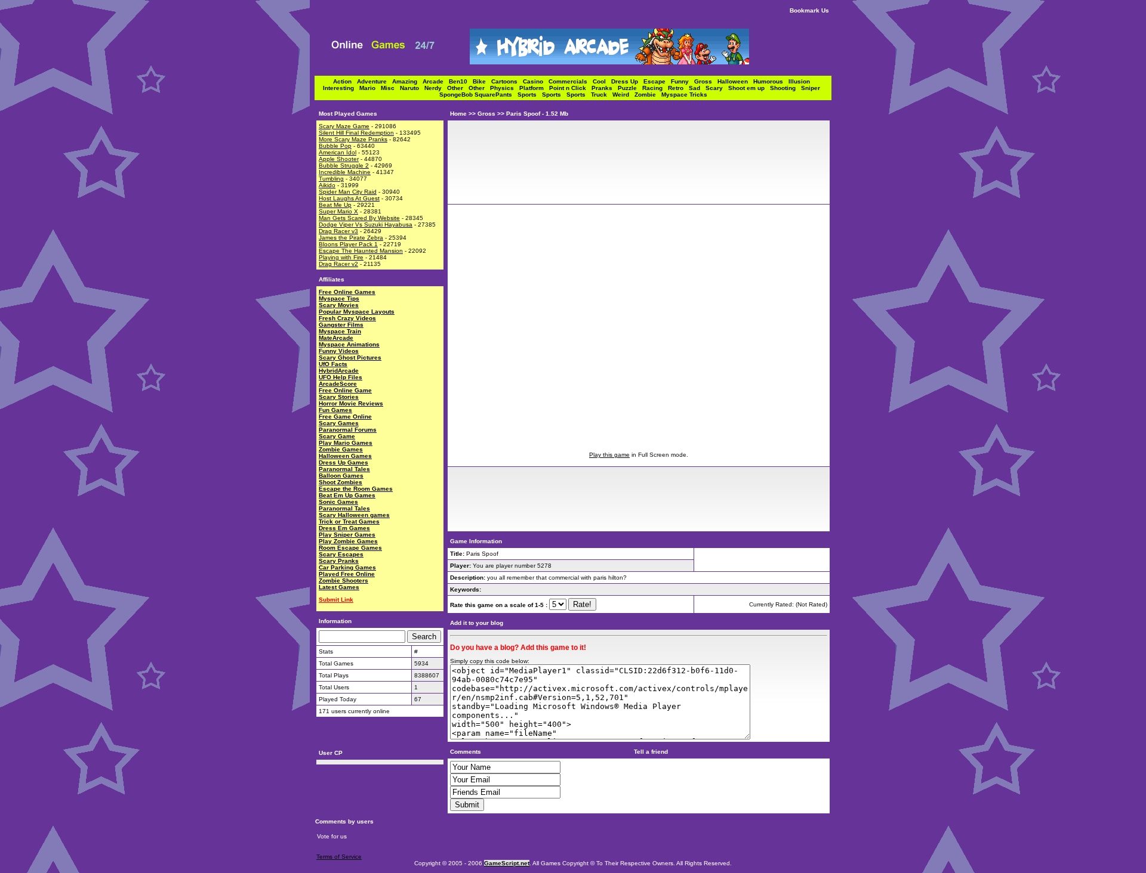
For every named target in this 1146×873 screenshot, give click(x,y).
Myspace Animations (349, 344)
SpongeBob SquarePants (478, 94)
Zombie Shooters (343, 580)
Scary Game (337, 436)
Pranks (605, 88)
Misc (390, 88)
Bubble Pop (335, 146)
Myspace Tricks (684, 94)
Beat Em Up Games (347, 495)
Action (345, 81)
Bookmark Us (809, 10)
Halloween (735, 81)
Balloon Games (341, 475)
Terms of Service (339, 856)
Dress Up (627, 81)
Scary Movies (339, 305)
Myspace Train (340, 331)
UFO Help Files (340, 377)
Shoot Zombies (340, 482)
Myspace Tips (339, 298)
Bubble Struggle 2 (344, 165)
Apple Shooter (339, 159)
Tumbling (331, 178)
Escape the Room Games (356, 488)
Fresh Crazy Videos (347, 318)
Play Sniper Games (347, 534)
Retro (678, 88)
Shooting (785, 88)
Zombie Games (341, 449)
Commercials (571, 81)
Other (458, 88)
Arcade (436, 81)
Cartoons (507, 81)
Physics (504, 88)
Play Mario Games (345, 442)
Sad (697, 88)
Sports (529, 94)
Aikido (327, 185)
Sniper (812, 88)
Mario (370, 88)
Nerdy (435, 88)
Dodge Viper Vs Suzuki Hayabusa (365, 224)
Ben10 (461, 81)
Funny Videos (339, 351)
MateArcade (336, 338)
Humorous (770, 81)
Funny (682, 81)
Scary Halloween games (354, 515)
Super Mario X (338, 211)
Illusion (801, 81)
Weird (623, 94)
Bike (482, 81)
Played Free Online (347, 574)
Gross (705, 81)
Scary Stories (339, 397)
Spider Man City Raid (348, 191)
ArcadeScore (338, 383)
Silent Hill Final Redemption (356, 132)
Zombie (647, 94)
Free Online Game (345, 390)
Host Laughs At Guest (349, 198)
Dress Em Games (344, 528)
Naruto (412, 88)
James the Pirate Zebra (351, 237)
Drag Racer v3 (338, 231)
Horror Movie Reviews (351, 403)
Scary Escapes (341, 554)
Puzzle (630, 88)
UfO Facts (333, 364)
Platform (534, 88)
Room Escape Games (350, 547)
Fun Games (335, 410)
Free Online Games (347, 292)
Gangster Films (341, 324)
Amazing (407, 81)
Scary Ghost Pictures (350, 357)
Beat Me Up (335, 205)
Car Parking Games (347, 567)
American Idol (337, 152)
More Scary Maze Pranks (353, 139)
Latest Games (339, 587)
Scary (717, 88)
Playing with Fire (341, 257)
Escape (657, 81)
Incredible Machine (345, 172)
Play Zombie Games (348, 541)
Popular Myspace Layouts (357, 311)
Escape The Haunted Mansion (361, 250)
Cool (602, 81)
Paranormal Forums (348, 429)
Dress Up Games (343, 462)
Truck (601, 94)
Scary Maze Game (344, 126)
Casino (536, 81)
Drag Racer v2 (338, 264)
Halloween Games (345, 456)
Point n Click (570, 88)
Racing (655, 88)
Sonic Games (338, 502)
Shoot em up (749, 88)
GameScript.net (506, 863)
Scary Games (339, 423)
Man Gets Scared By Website (359, 218)
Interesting (341, 88)
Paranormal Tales (344, 469)
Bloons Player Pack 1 (348, 244)
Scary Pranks (339, 561)
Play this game (609, 454)
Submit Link (336, 599)
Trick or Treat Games (349, 521)
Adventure (374, 81)
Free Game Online (345, 416)
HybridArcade (339, 370)
